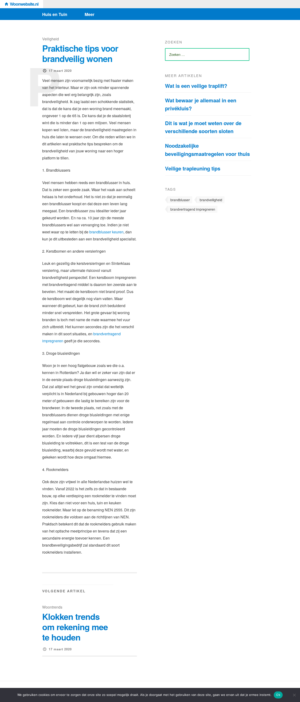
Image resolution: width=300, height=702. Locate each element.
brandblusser (180, 199)
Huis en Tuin (54, 14)
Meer (89, 14)
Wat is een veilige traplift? (196, 85)
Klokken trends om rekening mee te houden (75, 626)
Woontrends (52, 607)
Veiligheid (50, 39)
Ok (278, 695)
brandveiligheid (211, 199)
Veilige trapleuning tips (192, 168)
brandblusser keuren (106, 232)
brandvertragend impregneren (192, 209)
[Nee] (294, 695)
